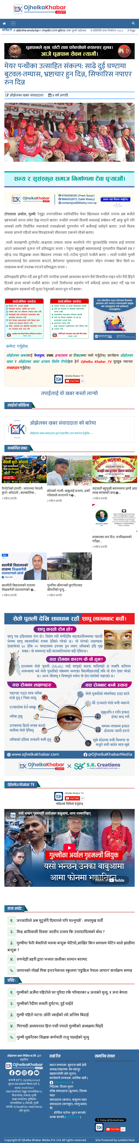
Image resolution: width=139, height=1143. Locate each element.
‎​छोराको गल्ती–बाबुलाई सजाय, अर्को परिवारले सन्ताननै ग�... (68, 493)
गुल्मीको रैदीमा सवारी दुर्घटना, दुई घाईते (45, 1003)
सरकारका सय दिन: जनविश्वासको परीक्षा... (112, 539)
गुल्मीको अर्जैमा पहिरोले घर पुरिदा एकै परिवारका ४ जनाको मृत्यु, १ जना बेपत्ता (71, 992)
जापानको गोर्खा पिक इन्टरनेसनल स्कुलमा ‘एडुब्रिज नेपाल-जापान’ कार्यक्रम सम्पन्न (74, 970)
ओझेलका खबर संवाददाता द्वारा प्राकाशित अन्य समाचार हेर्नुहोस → (61, 433)
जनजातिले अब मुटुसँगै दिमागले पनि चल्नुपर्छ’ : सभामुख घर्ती (59, 920)
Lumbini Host (126, 1140)
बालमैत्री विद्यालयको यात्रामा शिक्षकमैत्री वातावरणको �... (19, 588)
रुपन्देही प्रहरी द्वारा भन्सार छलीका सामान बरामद (52, 959)
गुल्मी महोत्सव (78, 30)
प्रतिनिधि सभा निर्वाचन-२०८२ (108, 30)
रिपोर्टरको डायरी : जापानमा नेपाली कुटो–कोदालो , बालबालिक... (22, 491)
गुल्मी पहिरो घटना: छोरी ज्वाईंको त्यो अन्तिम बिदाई (52, 1015)
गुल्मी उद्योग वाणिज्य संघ (57, 30)
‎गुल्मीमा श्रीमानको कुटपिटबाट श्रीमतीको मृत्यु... (64, 588)
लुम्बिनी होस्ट (73, 1117)
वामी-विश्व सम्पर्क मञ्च (27, 30)
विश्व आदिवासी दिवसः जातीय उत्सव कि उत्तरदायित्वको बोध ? (61, 932)
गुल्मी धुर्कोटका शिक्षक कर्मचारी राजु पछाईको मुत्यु (53, 1037)
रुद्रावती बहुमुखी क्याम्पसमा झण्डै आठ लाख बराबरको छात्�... (114, 491)
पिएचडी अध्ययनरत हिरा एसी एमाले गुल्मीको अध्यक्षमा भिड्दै (60, 1026)
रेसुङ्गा (132, 30)
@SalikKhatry (63, 1082)
